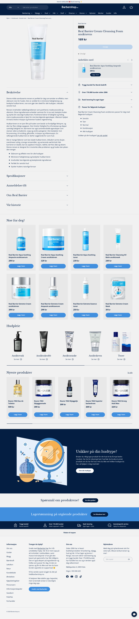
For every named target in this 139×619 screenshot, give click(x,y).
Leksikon (10, 564)
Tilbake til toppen (69, 533)
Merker (101, 13)
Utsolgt (105, 47)
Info (115, 13)
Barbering (26, 13)
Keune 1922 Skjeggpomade (40, 402)
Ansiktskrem (95, 355)
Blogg (9, 556)
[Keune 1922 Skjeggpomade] (43, 388)
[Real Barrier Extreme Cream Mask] (118, 288)
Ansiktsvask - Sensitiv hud (18, 18)
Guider (108, 13)
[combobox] (27, 7)
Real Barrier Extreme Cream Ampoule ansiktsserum (52, 305)
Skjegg (37, 13)
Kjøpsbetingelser (13, 581)
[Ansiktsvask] (18, 341)
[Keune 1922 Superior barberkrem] (95, 388)
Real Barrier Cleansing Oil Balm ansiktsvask (116, 256)
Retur (9, 569)
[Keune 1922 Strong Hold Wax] (121, 388)
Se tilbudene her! (99, 514)
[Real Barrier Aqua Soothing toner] (85, 239)
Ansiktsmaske (70, 355)
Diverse (72, 13)
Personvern (11, 585)
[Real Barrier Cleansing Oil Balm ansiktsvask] (118, 239)
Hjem (8, 18)
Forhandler (11, 601)
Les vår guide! (102, 135)
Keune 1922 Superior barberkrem (94, 402)
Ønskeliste (10, 577)
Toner (121, 355)
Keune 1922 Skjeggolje (69, 401)
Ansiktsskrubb (43, 355)
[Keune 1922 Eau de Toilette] (17, 388)
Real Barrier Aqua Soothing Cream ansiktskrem (52, 256)
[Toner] (121, 341)
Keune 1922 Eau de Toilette (15, 402)
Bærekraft (10, 560)
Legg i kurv (95, 75)
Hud (46, 13)
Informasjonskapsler (14, 589)
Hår (54, 13)
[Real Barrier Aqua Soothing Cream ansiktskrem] (53, 239)
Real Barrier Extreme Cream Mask (117, 305)
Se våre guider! (90, 500)
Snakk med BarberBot (39, 589)
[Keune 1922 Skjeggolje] (69, 388)
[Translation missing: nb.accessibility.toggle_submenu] (31, 13)
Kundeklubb (11, 573)
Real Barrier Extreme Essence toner (85, 305)
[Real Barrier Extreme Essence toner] (85, 288)
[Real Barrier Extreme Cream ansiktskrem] (21, 288)
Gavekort (10, 593)
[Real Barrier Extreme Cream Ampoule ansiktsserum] (53, 288)
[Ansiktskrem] (95, 341)
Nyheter (92, 13)
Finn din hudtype (85, 471)
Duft (62, 13)
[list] (37, 52)
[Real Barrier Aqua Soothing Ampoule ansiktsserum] (21, 239)
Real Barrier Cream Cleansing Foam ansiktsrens (40, 18)
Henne (82, 13)
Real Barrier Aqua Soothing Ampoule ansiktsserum (105, 67)
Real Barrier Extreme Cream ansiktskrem (20, 305)
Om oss (9, 548)
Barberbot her (43, 548)
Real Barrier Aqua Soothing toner (84, 256)
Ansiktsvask (18, 355)
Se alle (130, 373)
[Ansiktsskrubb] (43, 341)
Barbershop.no (15, 611)
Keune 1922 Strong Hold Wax (119, 402)
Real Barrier (82, 23)
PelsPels (10, 597)
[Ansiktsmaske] (69, 341)
